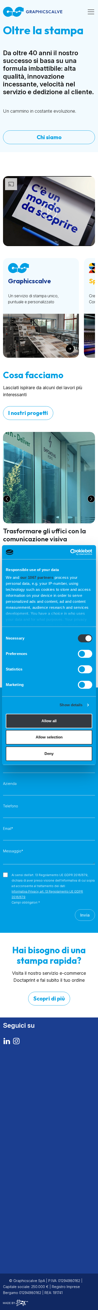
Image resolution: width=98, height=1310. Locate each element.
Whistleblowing (18, 1238)
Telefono (10, 806)
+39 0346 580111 (22, 1097)
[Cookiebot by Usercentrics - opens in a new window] (70, 552)
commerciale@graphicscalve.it (30, 1169)
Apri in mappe (13, 1104)
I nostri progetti (28, 412)
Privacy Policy (17, 1220)
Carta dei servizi (21, 1210)
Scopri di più (49, 998)
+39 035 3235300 (24, 1139)
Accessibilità (16, 1232)
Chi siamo (49, 137)
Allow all (49, 721)
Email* (8, 828)
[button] (7, 499)
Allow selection (49, 737)
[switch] (85, 654)
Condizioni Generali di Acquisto (34, 1262)
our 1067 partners (37, 577)
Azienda (10, 783)
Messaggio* (13, 851)
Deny (49, 753)
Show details (71, 705)
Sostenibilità (17, 1188)
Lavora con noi (19, 1199)
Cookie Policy (16, 1226)
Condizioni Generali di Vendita (33, 1256)
